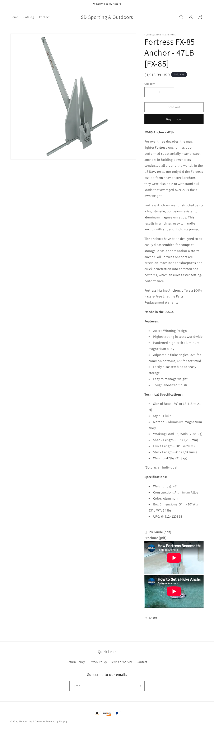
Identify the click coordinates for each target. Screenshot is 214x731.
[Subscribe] (139, 686)
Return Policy (76, 662)
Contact (142, 662)
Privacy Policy (98, 662)
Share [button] (153, 617)
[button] (181, 17)
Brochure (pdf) (155, 538)
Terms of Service (122, 662)
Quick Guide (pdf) (157, 532)
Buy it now (174, 119)
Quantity (149, 84)
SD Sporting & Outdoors (32, 721)
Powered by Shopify (57, 721)
